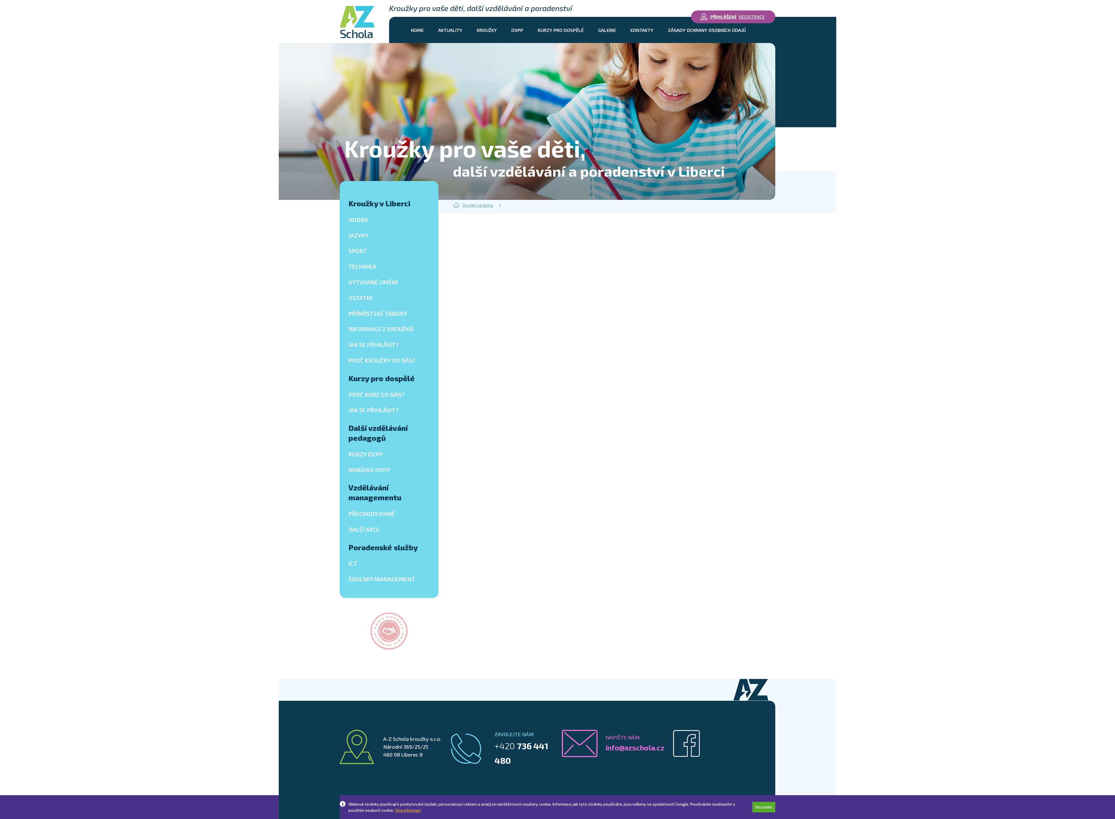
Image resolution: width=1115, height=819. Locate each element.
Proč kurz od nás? (376, 394)
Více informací (408, 810)
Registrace (752, 16)
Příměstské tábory (377, 313)
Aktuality (450, 30)
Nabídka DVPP (369, 469)
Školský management (381, 579)
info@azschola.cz (634, 747)
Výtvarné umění (373, 282)
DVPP (517, 30)
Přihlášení (723, 16)
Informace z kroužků (381, 328)
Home (417, 30)
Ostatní (360, 297)
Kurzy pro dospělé (561, 30)
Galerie (607, 30)
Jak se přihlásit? (373, 344)
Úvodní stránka (477, 205)
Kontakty (641, 30)
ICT (352, 563)
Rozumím (764, 806)
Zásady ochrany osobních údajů (707, 30)
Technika (362, 266)
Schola (356, 32)
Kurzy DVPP (365, 454)
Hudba (358, 219)
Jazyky (358, 235)
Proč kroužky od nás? (382, 360)
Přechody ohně (371, 513)
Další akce (364, 529)
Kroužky (487, 30)
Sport (357, 250)
